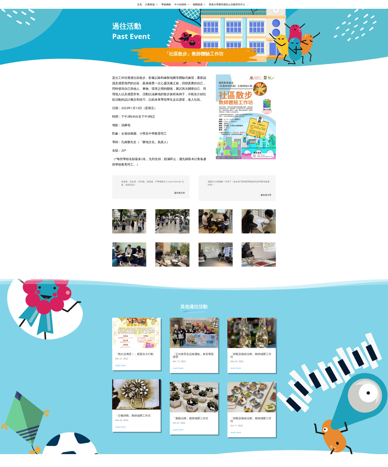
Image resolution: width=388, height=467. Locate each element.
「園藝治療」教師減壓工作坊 (190, 418)
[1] (129, 233)
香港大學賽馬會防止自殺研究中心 (227, 4)
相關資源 (197, 4)
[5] (129, 266)
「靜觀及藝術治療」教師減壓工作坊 (250, 355)
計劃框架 (150, 4)
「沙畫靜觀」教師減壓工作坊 (133, 415)
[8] (259, 266)
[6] (172, 266)
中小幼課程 (180, 4)
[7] (216, 266)
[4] (259, 233)
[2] (172, 233)
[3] (216, 233)
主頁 (139, 4)
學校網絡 (166, 4)
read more (120, 365)
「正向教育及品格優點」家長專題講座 (193, 355)
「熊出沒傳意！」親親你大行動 (134, 354)
